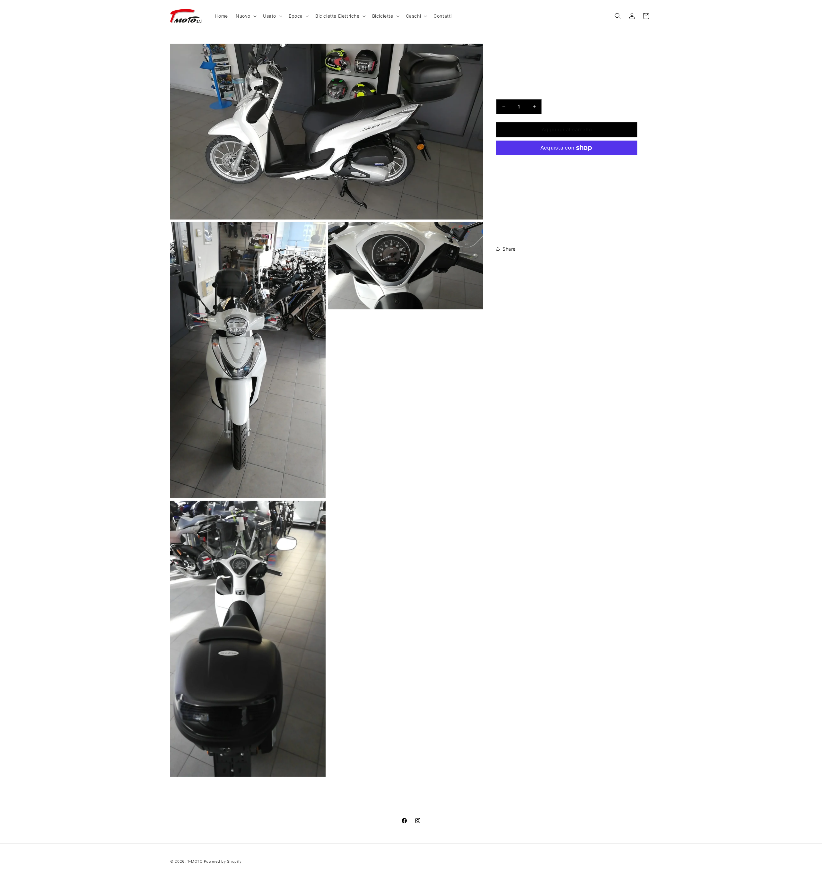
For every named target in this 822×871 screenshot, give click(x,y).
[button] (245, 16)
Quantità (505, 93)
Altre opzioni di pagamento (567, 163)
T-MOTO (195, 861)
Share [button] (509, 249)
